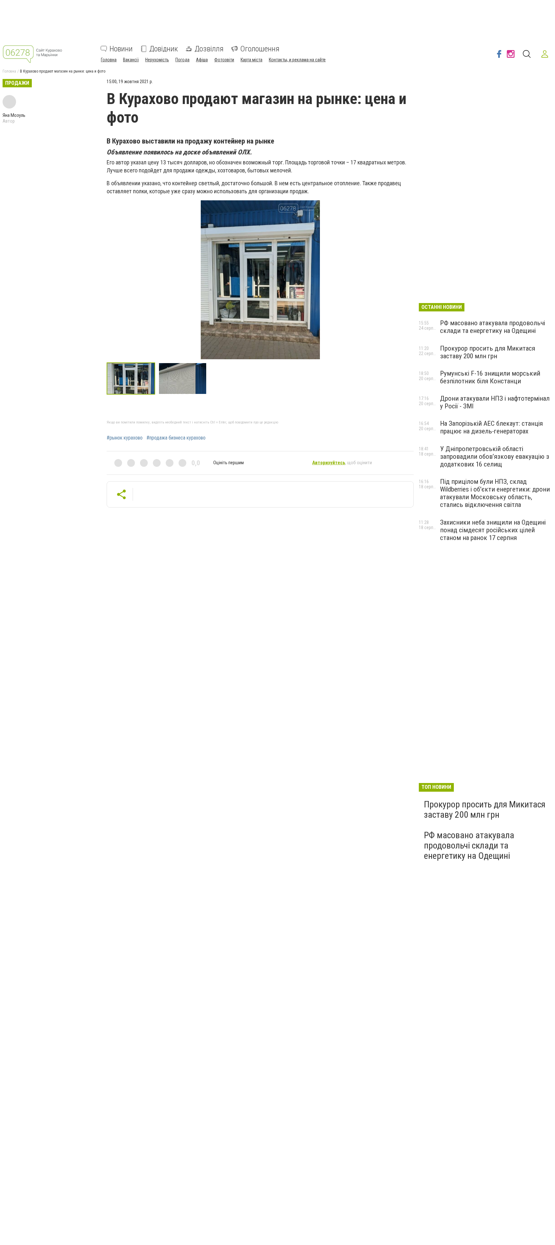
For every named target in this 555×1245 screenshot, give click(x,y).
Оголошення (259, 49)
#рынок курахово (125, 438)
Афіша (202, 59)
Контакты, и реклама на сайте (297, 59)
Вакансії (131, 59)
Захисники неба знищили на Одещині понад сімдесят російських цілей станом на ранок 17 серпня (493, 530)
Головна (109, 59)
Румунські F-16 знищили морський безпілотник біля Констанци (490, 377)
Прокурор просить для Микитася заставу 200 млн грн (487, 352)
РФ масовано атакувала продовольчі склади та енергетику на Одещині (492, 327)
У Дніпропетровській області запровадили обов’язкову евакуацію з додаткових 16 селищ (494, 456)
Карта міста (251, 59)
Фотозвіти (224, 59)
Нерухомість (157, 59)
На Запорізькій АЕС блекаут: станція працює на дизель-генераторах (491, 427)
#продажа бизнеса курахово (176, 438)
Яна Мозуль (14, 115)
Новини (121, 49)
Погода (182, 59)
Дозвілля (209, 49)
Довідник (163, 49)
